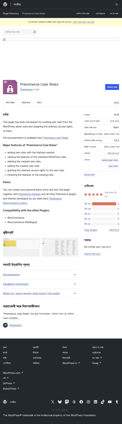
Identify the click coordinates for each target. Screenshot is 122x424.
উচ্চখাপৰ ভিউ (89, 174)
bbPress (9, 383)
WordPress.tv (71, 363)
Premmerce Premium (29, 194)
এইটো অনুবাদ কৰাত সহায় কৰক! (83, 22)
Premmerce (26, 89)
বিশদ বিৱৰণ (10, 102)
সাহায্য (116, 102)
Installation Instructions (15, 284)
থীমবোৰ (35, 352)
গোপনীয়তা (7, 363)
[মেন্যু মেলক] (117, 4)
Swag (96, 363)
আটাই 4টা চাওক (113, 153)
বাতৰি (5, 352)
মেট (6, 378)
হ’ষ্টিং (5, 357)
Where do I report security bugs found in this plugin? (31, 293)
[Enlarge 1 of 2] (35, 241)
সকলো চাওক (114, 229)
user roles (113, 166)
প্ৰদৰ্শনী (36, 347)
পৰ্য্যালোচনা (26, 102)
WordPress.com (13, 372)
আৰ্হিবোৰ (36, 363)
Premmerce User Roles (55, 137)
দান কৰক (97, 357)
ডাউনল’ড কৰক (112, 87)
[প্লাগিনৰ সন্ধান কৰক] (34, 32)
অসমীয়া (13, 402)
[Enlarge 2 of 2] (74, 241)
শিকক (64, 347)
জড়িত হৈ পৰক (97, 347)
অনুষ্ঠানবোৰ (96, 352)
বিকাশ (39, 102)
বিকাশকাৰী (66, 357)
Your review (90, 229)
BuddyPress (11, 388)
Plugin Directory (11, 13)
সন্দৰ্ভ (5, 347)
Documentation (11, 274)
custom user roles (110, 160)
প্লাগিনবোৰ (37, 357)
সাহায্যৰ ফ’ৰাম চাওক (92, 253)
